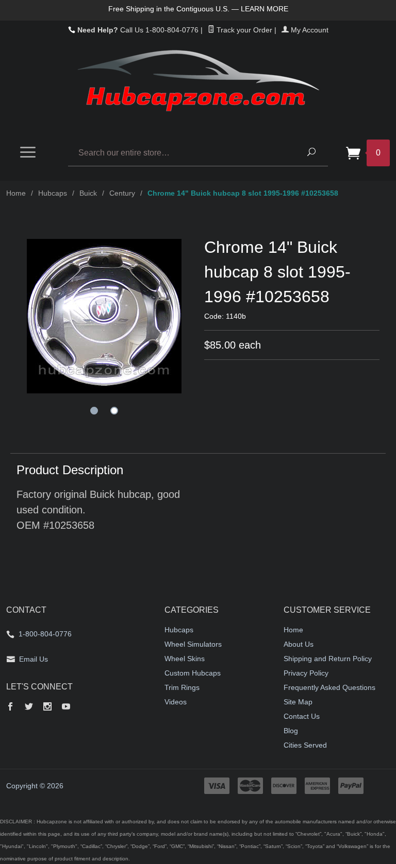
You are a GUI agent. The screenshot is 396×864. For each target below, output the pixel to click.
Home (16, 193)
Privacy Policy (306, 673)
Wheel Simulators (193, 644)
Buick (88, 193)
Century (122, 193)
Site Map (298, 702)
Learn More (264, 9)
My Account (308, 30)
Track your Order (243, 30)
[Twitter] (29, 707)
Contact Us (302, 716)
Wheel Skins (184, 658)
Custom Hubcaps (192, 673)
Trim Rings (182, 687)
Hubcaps (52, 193)
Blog (291, 731)
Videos (175, 702)
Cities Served (305, 745)
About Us (299, 644)
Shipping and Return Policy (328, 658)
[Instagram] (47, 707)
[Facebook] (10, 707)
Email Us (33, 659)
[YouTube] (66, 707)
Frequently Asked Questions (329, 687)
